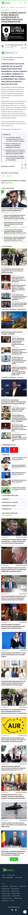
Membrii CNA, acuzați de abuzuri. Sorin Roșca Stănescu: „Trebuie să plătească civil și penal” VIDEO (15, 151)
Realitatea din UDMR (6, 895)
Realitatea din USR (15, 888)
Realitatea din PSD (6, 891)
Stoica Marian (23, 764)
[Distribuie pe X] (25, 47)
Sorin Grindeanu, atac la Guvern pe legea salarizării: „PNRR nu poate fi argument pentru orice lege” (19, 437)
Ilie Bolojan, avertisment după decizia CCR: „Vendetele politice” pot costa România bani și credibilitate (13, 853)
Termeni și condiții (11, 875)
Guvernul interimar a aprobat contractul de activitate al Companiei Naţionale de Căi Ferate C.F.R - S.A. (13, 768)
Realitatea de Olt (5, 900)
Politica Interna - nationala (11, 220)
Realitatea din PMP (6, 893)
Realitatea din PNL (5, 888)
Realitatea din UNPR (15, 893)
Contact (3, 875)
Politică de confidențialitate (7, 877)
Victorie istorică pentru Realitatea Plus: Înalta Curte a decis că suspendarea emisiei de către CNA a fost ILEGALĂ (13, 598)
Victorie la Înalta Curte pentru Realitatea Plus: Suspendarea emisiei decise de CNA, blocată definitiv (13, 626)
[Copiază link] (22, 44)
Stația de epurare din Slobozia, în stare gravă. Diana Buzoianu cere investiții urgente (13, 654)
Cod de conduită (18, 877)
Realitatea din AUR (15, 891)
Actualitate (12, 7)
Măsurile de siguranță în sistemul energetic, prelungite (11, 333)
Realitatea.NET (5, 886)
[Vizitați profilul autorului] (2, 46)
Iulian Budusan (23, 593)
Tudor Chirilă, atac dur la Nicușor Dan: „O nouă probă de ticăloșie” (19, 409)
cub (3, 176)
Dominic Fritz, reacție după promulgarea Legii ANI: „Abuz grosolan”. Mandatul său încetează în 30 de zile (14, 401)
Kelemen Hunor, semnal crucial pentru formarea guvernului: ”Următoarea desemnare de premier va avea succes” (15, 239)
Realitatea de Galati (18, 898)
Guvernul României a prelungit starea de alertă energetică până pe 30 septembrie (15, 158)
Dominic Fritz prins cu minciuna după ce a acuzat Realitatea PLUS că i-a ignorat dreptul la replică (19, 360)
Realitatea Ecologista (17, 45)
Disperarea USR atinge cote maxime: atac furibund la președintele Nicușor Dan (13, 145)
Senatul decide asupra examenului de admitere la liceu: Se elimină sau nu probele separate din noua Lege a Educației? (13, 684)
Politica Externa (5, 212)
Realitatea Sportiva (14, 886)
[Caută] (20, 3)
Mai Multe (14, 859)
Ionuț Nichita (23, 650)
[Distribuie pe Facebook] (25, 44)
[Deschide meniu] (25, 3)
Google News (9, 183)
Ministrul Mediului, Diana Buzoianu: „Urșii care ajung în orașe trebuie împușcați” (14, 224)
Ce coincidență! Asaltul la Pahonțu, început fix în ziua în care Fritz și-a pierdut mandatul (15, 139)
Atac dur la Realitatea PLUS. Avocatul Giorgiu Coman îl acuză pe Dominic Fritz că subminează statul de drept (18, 342)
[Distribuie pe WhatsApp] (22, 47)
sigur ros (9, 176)
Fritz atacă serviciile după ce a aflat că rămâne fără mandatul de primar (19, 304)
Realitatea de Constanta (7, 898)
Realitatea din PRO (16, 895)
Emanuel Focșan (22, 735)
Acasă (4, 7)
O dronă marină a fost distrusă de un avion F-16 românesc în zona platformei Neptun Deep (14, 824)
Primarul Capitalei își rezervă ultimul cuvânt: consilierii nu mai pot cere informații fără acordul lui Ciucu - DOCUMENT (19, 418)
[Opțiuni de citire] (25, 912)
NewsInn (12, 900)
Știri (7, 7)
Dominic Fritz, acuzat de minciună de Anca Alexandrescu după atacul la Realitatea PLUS (19, 352)
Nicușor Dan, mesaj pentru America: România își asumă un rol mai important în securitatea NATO (19, 428)
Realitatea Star (22, 886)
